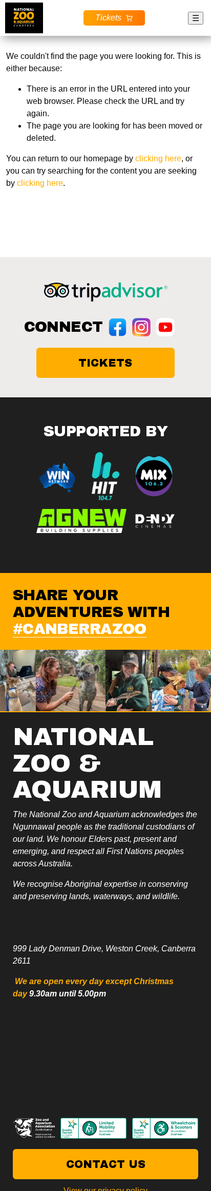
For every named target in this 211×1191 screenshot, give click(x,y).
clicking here (158, 158)
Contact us (105, 1164)
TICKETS (105, 363)
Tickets (108, 17)
